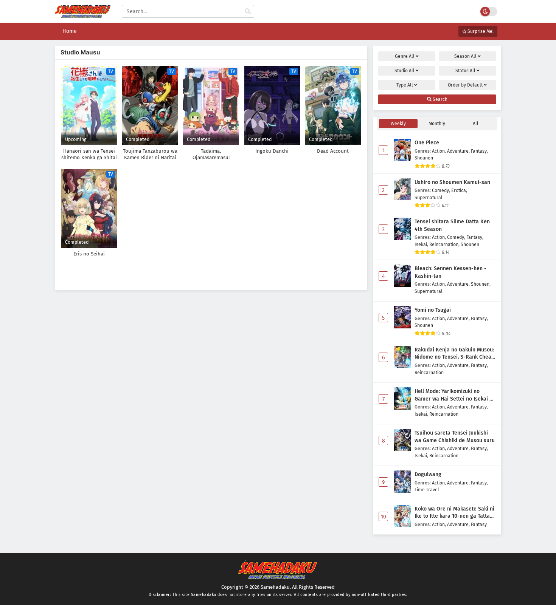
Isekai (421, 244)
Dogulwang (428, 474)
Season (465, 56)
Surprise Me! (480, 31)
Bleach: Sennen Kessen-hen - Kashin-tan (450, 272)
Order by (465, 85)
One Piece (427, 142)
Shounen (424, 158)
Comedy (440, 190)
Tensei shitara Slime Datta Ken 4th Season (452, 225)
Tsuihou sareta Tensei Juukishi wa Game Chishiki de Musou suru (455, 437)
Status (465, 70)
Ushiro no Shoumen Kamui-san (452, 182)
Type (404, 85)
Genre (405, 56)
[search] (247, 12)
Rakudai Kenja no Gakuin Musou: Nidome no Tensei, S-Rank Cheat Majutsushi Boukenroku (454, 354)
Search (439, 99)
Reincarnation (443, 244)
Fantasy (479, 151)
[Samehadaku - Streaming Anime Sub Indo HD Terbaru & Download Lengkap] (82, 16)
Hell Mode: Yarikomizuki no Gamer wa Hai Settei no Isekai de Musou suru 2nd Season (455, 395)
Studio (404, 70)
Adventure (458, 151)
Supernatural (429, 197)
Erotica (458, 190)
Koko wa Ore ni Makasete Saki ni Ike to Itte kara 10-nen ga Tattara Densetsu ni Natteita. (455, 513)
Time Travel (427, 489)
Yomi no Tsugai (433, 310)
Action (438, 151)
